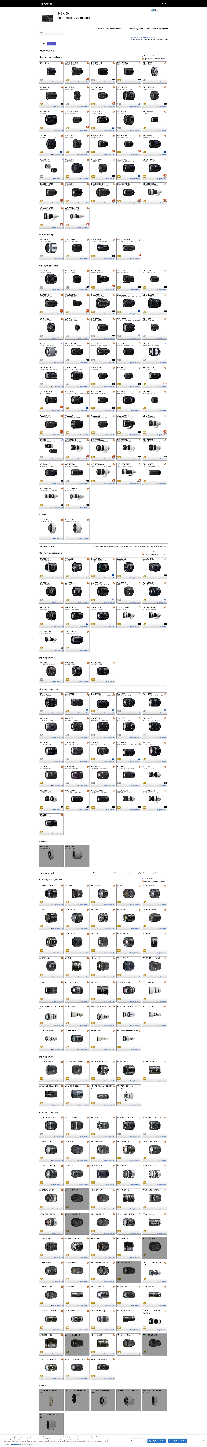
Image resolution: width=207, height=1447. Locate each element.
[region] (103, 1441)
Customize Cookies (137, 1441)
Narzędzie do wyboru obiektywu (143, 37)
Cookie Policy (16, 1444)
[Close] (203, 1440)
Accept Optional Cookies (177, 1441)
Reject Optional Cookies (157, 1441)
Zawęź (51, 44)
